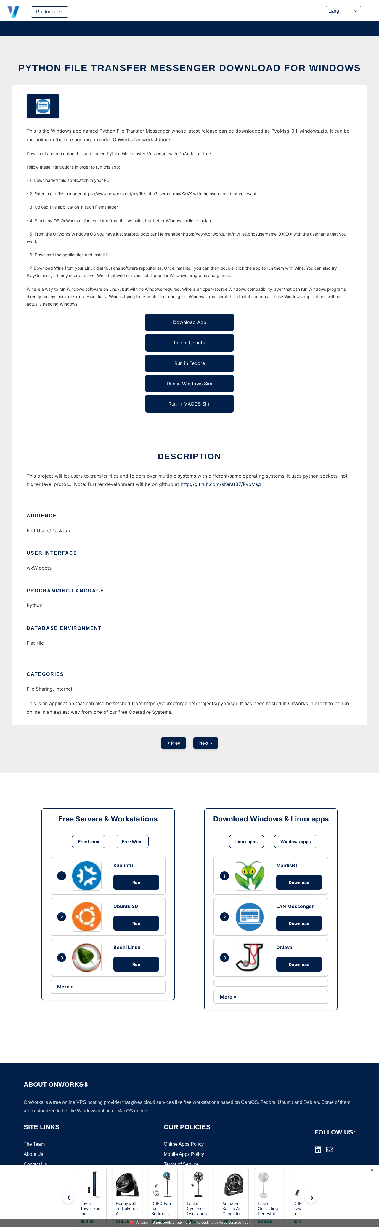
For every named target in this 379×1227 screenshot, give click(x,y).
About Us (33, 1154)
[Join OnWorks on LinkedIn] (318, 1149)
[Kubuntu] (88, 876)
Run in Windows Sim (189, 384)
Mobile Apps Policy (184, 1154)
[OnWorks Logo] (13, 12)
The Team (34, 1144)
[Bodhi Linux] (88, 957)
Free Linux (88, 841)
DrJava (284, 947)
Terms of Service (181, 1164)
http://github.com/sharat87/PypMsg (221, 484)
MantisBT (287, 865)
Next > (205, 743)
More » (65, 987)
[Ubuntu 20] (88, 917)
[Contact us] (329, 1149)
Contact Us (35, 1164)
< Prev (173, 743)
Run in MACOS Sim (189, 404)
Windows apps (295, 841)
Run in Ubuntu (189, 343)
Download (299, 882)
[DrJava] (251, 957)
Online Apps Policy (184, 1144)
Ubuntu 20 (125, 906)
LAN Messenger (295, 906)
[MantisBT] (251, 876)
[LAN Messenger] (251, 917)
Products (45, 11)
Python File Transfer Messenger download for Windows (189, 68)
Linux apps (246, 841)
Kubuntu (123, 865)
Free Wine (132, 841)
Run (136, 882)
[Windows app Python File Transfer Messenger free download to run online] (43, 106)
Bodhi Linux (126, 947)
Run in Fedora (189, 363)
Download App (189, 322)
